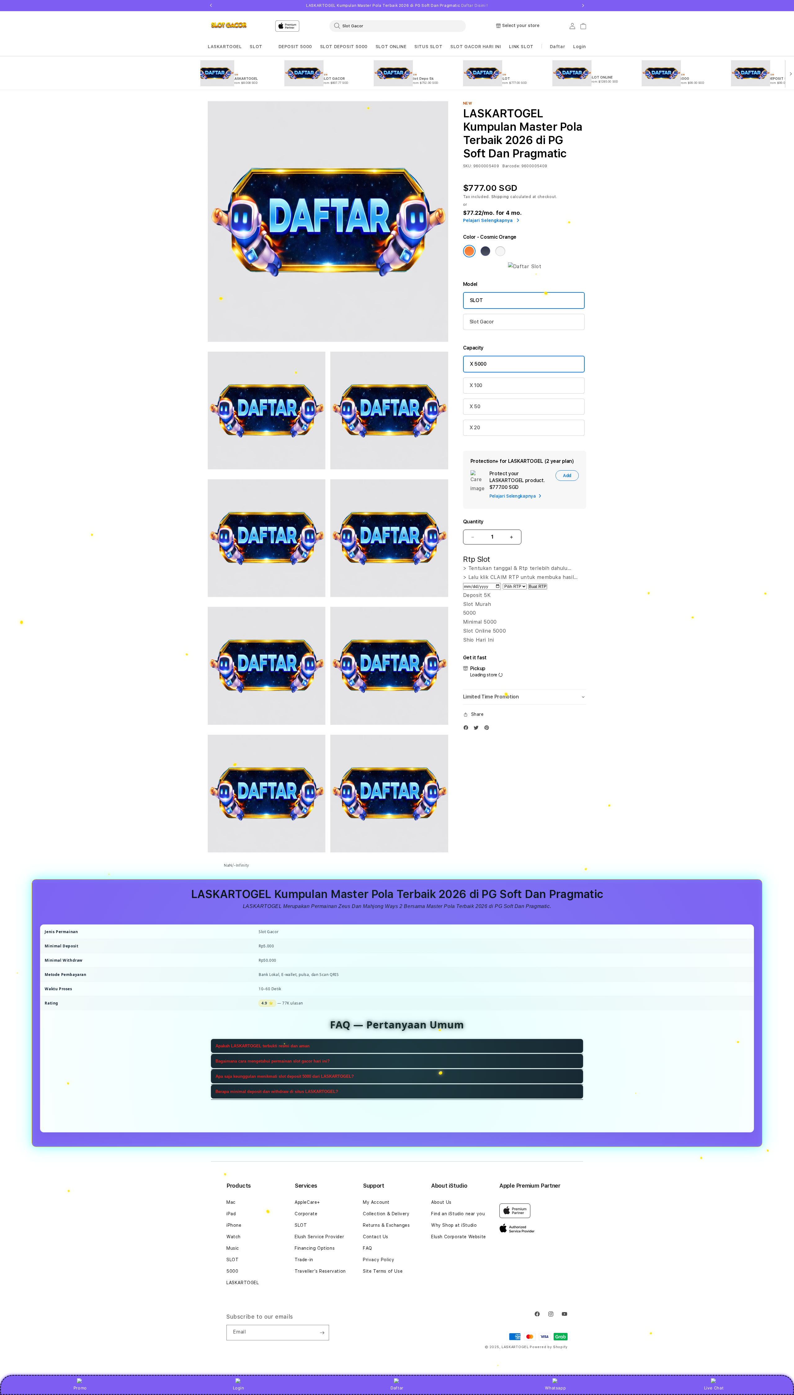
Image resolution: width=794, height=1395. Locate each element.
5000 (232, 1271)
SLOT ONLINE (391, 46)
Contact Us (375, 1236)
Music (232, 1248)
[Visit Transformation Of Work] (525, 266)
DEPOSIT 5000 (295, 46)
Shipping (500, 197)
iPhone (234, 1225)
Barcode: (511, 166)
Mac (231, 1202)
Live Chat (714, 1387)
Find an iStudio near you (458, 1213)
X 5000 (478, 364)
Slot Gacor (482, 322)
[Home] (229, 26)
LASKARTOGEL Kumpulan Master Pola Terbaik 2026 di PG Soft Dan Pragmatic (397, 5)
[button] (225, 46)
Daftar (397, 1387)
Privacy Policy (378, 1259)
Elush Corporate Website (458, 1236)
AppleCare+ (307, 1202)
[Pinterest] (488, 729)
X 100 (476, 385)
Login (238, 1387)
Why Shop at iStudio (454, 1225)
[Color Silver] (500, 251)
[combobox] (397, 25)
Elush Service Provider (319, 1236)
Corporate (306, 1213)
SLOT (256, 46)
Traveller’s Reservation (320, 1271)
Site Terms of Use (383, 1271)
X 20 (475, 428)
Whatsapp (555, 1387)
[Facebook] (467, 729)
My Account (376, 1202)
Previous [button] (211, 5)
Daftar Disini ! (474, 5)
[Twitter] (477, 729)
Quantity (473, 522)
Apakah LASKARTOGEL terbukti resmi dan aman (263, 1046)
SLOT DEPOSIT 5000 (344, 46)
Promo (80, 1387)
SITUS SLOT (428, 46)
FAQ (367, 1248)
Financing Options (315, 1248)
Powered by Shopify (549, 1347)
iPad (231, 1213)
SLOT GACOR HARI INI (475, 46)
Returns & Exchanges (386, 1225)
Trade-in (304, 1259)
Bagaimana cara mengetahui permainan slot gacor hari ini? (273, 1061)
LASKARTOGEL (225, 46)
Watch (233, 1236)
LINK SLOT (521, 46)
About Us (441, 1202)
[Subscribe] (322, 1332)
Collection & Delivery (386, 1213)
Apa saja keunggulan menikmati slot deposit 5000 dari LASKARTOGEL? (285, 1076)
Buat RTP (537, 586)
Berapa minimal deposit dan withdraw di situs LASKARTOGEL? (277, 1091)
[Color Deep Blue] (485, 251)
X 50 (475, 406)
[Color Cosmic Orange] (469, 251)
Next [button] (583, 5)
